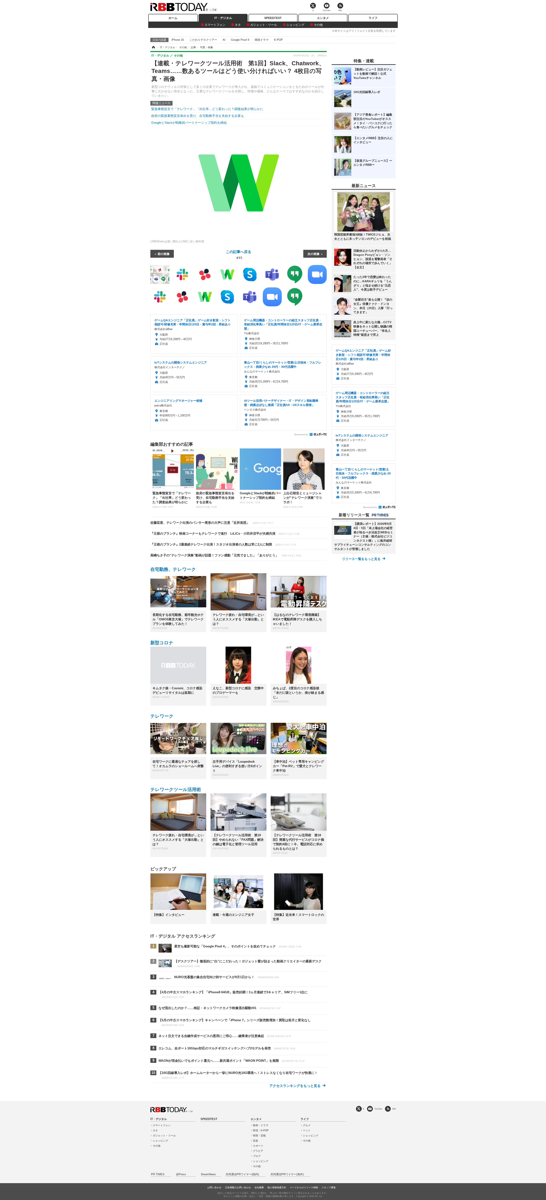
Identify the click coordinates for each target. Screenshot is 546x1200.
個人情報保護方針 (276, 1187)
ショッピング (295, 24)
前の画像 (164, 253)
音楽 (255, 1140)
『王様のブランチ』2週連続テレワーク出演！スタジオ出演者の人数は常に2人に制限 (223, 544)
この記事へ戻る (238, 254)
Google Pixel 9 (240, 39)
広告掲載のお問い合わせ (238, 1187)
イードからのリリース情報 (304, 1187)
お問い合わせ (214, 1187)
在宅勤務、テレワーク (173, 569)
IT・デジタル (223, 18)
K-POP (278, 39)
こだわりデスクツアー (203, 39)
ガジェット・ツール (263, 24)
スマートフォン (215, 24)
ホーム (172, 18)
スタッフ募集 (329, 1187)
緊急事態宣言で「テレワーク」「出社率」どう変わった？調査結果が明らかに (207, 109)
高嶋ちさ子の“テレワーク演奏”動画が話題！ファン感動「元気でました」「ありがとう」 (225, 555)
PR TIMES (157, 1174)
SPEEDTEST (273, 18)
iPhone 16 (177, 39)
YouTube (378, 1109)
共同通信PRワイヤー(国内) (242, 1174)
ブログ (257, 1156)
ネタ (238, 24)
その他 (318, 24)
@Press (181, 1174)
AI (224, 39)
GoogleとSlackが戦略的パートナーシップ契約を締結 (189, 122)
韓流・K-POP (261, 1130)
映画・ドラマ (260, 1125)
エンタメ (323, 18)
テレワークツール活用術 (175, 789)
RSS (394, 1109)
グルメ (307, 1125)
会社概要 (259, 1187)
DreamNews (208, 1174)
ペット (307, 1130)
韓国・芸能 (259, 1135)
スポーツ (258, 1145)
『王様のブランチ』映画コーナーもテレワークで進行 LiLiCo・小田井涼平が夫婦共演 (224, 533)
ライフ (373, 18)
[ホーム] (153, 47)
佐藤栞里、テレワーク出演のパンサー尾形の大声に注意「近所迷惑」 (211, 522)
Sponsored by (301, 434)
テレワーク (162, 716)
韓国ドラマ (262, 39)
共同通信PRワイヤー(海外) (287, 1174)
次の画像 (313, 253)
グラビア (258, 1150)
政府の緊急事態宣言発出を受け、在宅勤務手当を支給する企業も (197, 116)
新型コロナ (161, 642)
